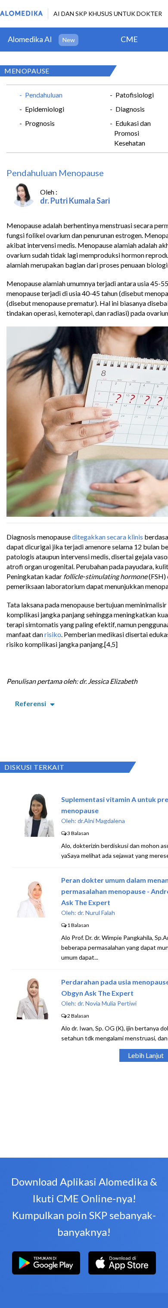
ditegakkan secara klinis (107, 537)
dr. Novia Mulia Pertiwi (107, 1003)
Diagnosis (130, 109)
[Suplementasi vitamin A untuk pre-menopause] (32, 834)
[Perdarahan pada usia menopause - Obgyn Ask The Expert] (32, 1016)
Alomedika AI (30, 39)
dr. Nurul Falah (96, 912)
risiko (52, 634)
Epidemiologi (44, 109)
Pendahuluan (43, 95)
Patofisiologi (134, 95)
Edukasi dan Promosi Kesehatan (132, 133)
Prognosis (40, 123)
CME (129, 39)
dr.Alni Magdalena (101, 820)
